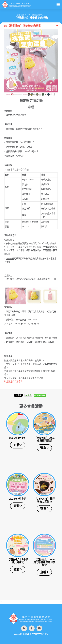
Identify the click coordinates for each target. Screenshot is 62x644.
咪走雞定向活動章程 (13, 382)
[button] (24, 628)
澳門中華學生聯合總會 (16, 4)
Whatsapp (40, 395)
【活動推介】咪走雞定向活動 (23, 26)
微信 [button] (29, 395)
